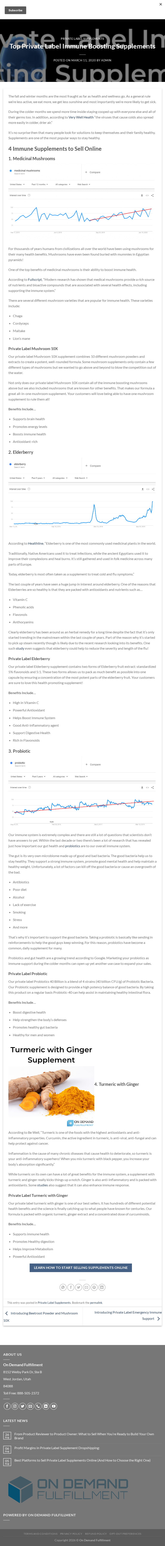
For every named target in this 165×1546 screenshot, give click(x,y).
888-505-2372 (28, 1393)
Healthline (35, 543)
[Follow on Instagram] (14, 1406)
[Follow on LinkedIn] (45, 1406)
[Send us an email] (30, 1406)
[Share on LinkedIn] (101, 1287)
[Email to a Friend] (86, 1287)
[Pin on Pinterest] (94, 1287)
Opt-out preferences (125, 1533)
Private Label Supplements (82, 38)
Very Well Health (81, 117)
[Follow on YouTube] (53, 1406)
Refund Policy (96, 1533)
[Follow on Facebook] (7, 1406)
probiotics (72, 846)
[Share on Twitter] (78, 1287)
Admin (106, 60)
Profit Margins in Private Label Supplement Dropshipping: (57, 1448)
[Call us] (38, 1406)
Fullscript (35, 279)
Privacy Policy (71, 1533)
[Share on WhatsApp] (63, 1287)
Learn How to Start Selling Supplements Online (81, 1268)
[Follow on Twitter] (22, 1406)
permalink (96, 1302)
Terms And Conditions (40, 1533)
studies (42, 1185)
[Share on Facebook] (70, 1287)
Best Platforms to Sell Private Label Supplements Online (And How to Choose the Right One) (82, 1460)
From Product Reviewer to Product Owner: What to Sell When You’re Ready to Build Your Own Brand (84, 1436)
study (20, 648)
